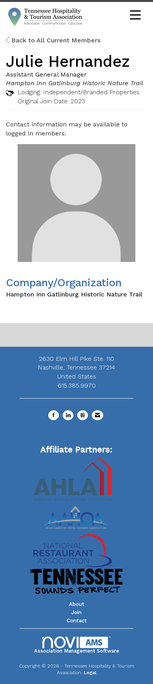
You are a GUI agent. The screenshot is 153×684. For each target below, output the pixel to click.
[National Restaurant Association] (72, 550)
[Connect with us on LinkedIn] (68, 415)
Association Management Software (76, 651)
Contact (77, 621)
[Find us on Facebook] (53, 415)
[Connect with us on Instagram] (82, 415)
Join (76, 612)
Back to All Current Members (54, 40)
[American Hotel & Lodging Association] (72, 479)
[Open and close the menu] (114, 15)
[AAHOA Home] (76, 515)
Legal (90, 672)
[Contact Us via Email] (97, 415)
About (76, 604)
